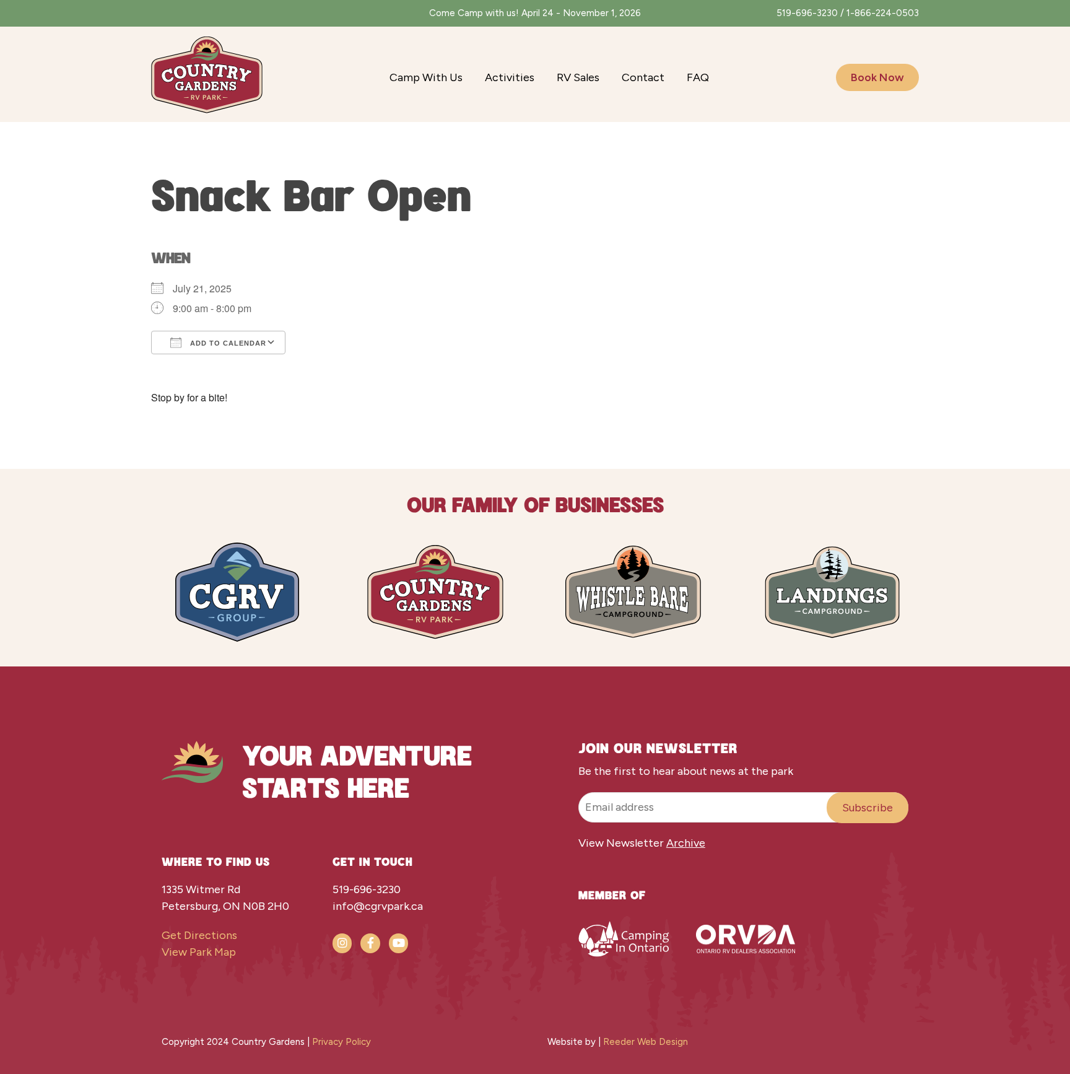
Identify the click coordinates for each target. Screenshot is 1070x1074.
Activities (509, 77)
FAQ (698, 77)
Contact (643, 77)
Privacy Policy (341, 1041)
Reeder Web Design (645, 1041)
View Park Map (199, 952)
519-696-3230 (367, 889)
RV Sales (578, 77)
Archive (685, 843)
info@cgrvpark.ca (378, 906)
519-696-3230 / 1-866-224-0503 (847, 13)
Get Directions (199, 935)
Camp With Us (426, 77)
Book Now (877, 77)
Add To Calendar (227, 343)
